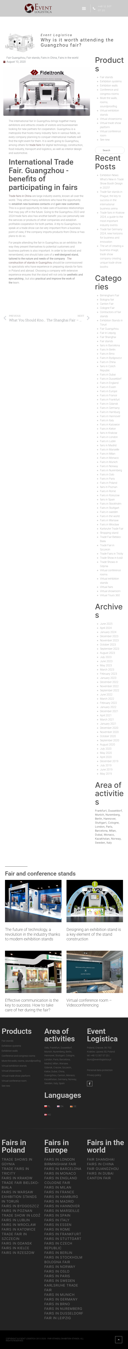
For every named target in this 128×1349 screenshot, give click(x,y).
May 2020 (106, 752)
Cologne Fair (107, 308)
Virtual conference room (14, 1080)
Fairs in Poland (108, 482)
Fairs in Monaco (109, 457)
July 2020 (106, 748)
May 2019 (106, 773)
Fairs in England (109, 382)
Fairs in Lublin (108, 441)
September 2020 (109, 740)
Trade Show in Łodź (111, 557)
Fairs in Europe (108, 391)
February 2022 (108, 702)
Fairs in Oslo (107, 474)
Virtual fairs (106, 587)
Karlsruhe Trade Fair (111, 528)
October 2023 (108, 644)
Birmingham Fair (109, 295)
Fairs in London (109, 437)
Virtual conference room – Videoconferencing (89, 1003)
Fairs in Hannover (110, 416)
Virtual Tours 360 (110, 595)
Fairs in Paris (107, 478)
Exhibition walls (109, 85)
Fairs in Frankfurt (110, 399)
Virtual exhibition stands (14, 1065)
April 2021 (106, 715)
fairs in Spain (107, 499)
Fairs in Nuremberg (111, 470)
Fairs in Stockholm (110, 503)
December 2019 (109, 761)
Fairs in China (49, 57)
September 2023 (109, 648)
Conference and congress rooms (18, 1055)
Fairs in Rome (108, 491)
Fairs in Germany (110, 407)
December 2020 (109, 727)
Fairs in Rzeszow (110, 495)
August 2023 (107, 653)
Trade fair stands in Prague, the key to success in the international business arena (111, 200)
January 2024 (108, 632)
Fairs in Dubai (108, 374)
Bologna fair (107, 299)
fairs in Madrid (108, 445)
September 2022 (109, 690)
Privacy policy (94, 1075)
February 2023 (108, 673)
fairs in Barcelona (110, 345)
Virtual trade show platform (16, 1075)
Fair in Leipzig (108, 333)
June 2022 (106, 694)
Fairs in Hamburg (110, 412)
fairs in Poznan (108, 487)
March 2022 (107, 698)
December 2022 (109, 682)
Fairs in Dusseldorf (110, 378)
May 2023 (106, 665)
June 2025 (106, 623)
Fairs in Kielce (108, 428)
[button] (84, 8)
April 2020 (106, 757)
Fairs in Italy (107, 420)
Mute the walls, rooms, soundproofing (21, 1060)
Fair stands (33, 57)
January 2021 (108, 723)
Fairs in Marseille (109, 449)
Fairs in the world (68, 57)
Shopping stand (109, 532)
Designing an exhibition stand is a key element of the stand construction (93, 934)
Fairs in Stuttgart (109, 507)
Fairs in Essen (108, 387)
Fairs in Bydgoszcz (111, 357)
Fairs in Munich (109, 462)
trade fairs (35, 145)
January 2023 (108, 677)
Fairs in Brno (107, 353)
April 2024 (106, 628)
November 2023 (109, 640)
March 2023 (107, 669)
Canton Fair (107, 303)
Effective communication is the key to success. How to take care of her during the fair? (31, 1005)
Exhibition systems (111, 81)
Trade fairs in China (20, 196)
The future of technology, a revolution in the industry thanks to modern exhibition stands (32, 934)
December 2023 (109, 636)
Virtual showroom (110, 591)
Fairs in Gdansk (109, 403)
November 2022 (109, 686)
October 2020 (108, 736)
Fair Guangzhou (15, 57)
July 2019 (106, 765)
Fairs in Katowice (110, 424)
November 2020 (109, 732)
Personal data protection (100, 1070)
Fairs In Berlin (108, 349)
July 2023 (106, 657)
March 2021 (107, 719)
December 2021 (109, 711)
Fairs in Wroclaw (109, 524)
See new (105, 139)
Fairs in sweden (109, 512)
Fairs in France (108, 395)
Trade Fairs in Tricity (111, 553)
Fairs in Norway (109, 466)
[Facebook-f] (89, 1083)
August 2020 (107, 744)
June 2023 (106, 661)
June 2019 (106, 769)
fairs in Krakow (108, 432)
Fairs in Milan (107, 453)
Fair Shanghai (108, 337)
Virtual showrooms (111, 118)
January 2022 (108, 707)
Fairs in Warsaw (109, 520)
